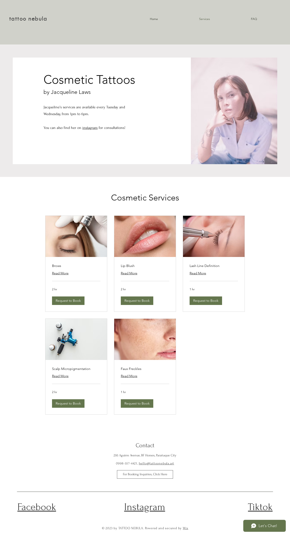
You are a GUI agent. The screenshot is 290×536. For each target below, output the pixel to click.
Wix (185, 528)
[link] (76, 266)
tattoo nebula (28, 19)
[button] (68, 300)
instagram (90, 128)
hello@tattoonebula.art (156, 463)
